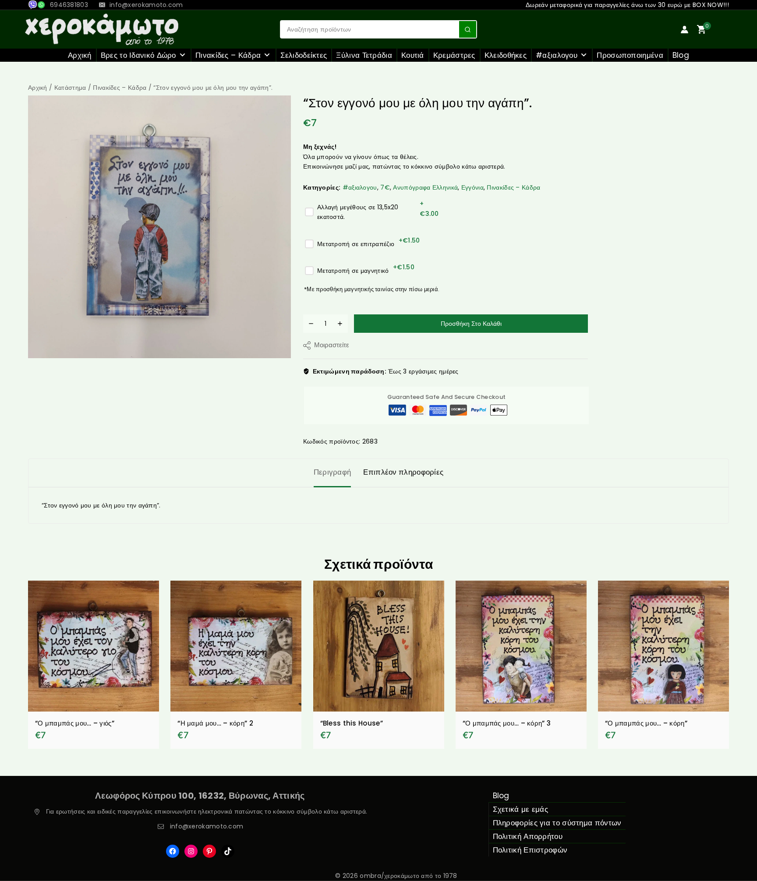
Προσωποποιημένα (630, 55)
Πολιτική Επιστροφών (530, 850)
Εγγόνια (472, 187)
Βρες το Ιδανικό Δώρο (138, 55)
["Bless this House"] (378, 646)
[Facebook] (172, 851)
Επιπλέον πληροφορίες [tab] (403, 472)
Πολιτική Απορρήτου (527, 836)
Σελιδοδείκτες (303, 55)
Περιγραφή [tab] (332, 472)
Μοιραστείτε (331, 344)
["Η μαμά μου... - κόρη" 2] (235, 646)
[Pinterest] (209, 851)
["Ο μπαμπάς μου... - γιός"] (93, 646)
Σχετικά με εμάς (520, 809)
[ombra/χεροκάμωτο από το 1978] (101, 29)
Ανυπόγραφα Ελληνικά (425, 187)
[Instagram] (191, 851)
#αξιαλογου (556, 55)
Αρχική (80, 55)
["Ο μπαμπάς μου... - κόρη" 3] (521, 646)
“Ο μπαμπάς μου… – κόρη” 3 (507, 723)
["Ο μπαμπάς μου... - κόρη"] (663, 646)
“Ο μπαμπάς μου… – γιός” (74, 723)
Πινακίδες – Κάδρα (228, 55)
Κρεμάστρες (454, 55)
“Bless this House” (351, 723)
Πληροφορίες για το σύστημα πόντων (557, 823)
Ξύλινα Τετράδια (364, 55)
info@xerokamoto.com (207, 826)
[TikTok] (227, 851)
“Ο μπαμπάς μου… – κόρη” (646, 723)
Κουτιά (412, 55)
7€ (385, 187)
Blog (680, 55)
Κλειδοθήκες (506, 55)
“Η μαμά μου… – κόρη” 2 (215, 723)
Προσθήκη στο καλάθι (471, 323)
